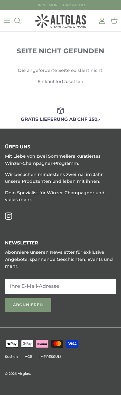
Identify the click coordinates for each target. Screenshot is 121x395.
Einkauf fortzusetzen (60, 81)
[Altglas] (60, 20)
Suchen (11, 356)
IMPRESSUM (50, 356)
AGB (28, 356)
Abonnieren (28, 304)
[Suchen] (20, 21)
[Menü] (7, 21)
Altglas (24, 373)
